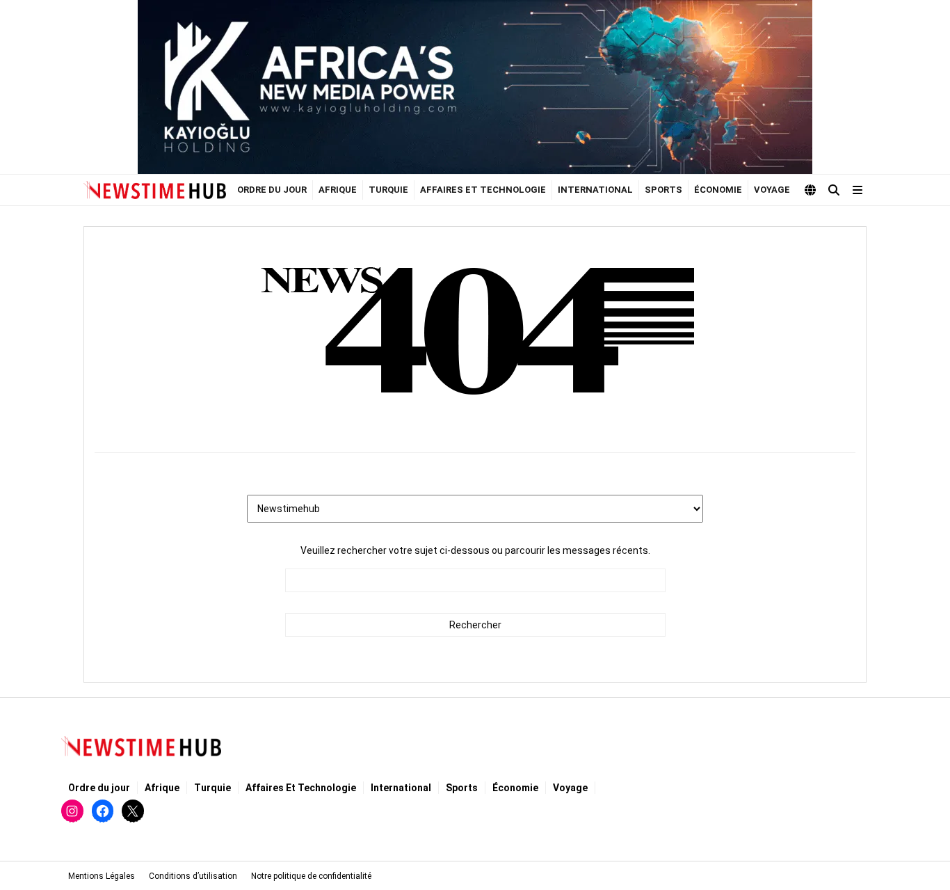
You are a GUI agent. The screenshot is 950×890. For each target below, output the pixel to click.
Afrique (338, 189)
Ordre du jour (272, 189)
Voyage (772, 189)
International (595, 189)
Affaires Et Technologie (483, 189)
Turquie (388, 189)
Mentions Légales (101, 876)
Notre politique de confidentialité (311, 876)
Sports (663, 189)
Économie (718, 189)
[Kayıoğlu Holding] (475, 87)
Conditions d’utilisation (193, 876)
